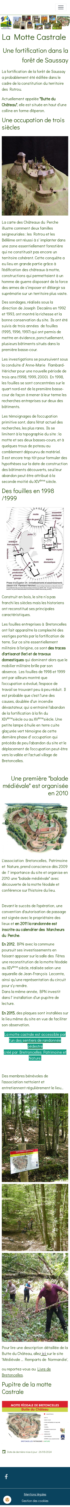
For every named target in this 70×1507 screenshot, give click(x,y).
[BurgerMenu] (60, 7)
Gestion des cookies (35, 1501)
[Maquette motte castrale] (35, 176)
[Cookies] (7, 1500)
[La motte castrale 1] (35, 828)
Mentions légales (35, 1494)
